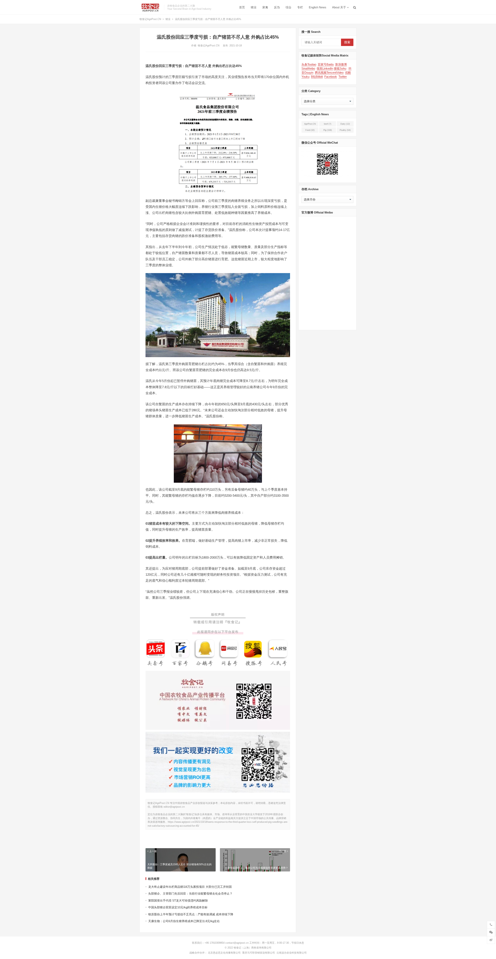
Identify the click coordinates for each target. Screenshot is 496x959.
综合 (288, 7)
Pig (327, 130)
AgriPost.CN (310, 125)
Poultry (345, 130)
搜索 (347, 42)
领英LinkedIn (325, 68)
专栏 (300, 7)
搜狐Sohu (340, 68)
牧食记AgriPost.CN (150, 19)
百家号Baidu (326, 64)
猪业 (254, 7)
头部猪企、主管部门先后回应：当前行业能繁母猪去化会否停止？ (190, 893)
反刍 (277, 7)
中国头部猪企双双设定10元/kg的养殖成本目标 (178, 907)
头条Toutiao (308, 64)
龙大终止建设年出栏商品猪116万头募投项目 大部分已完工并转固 (190, 886)
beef (327, 124)
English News (317, 7)
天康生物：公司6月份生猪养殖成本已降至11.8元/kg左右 (184, 921)
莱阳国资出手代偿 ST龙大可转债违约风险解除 (178, 900)
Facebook (330, 76)
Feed (310, 130)
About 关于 (339, 7)
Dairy (345, 124)
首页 (242, 7)
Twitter (342, 76)
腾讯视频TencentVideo (329, 72)
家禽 (265, 7)
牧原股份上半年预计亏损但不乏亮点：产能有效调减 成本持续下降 (190, 914)
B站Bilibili (317, 76)
